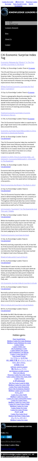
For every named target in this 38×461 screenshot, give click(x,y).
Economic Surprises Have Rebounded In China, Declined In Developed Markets (18, 131)
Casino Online (19, 345)
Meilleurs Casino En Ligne (19, 406)
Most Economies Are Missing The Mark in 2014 (18, 185)
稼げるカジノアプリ (19, 369)
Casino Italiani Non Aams (19, 350)
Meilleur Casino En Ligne (19, 397)
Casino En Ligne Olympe (19, 410)
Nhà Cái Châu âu (19, 373)
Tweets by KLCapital (8, 449)
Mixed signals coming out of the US (14, 257)
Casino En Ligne (7, 2)
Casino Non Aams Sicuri (19, 414)
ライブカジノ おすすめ (19, 358)
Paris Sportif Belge (19, 339)
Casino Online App (19, 347)
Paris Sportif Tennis (19, 356)
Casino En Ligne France (19, 400)
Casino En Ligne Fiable (19, 395)
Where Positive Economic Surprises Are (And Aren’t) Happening (17, 87)
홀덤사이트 (19, 2)
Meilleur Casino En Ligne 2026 (19, 385)
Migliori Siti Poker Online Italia (19, 416)
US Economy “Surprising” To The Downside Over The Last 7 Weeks (19, 210)
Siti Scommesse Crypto (19, 348)
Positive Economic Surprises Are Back (15, 235)
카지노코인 (19, 393)
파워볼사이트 (19, 365)
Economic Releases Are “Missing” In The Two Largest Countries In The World (17, 63)
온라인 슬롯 (19, 412)
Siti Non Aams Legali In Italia (19, 383)
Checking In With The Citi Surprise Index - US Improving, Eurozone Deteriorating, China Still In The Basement (18, 159)
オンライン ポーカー (19, 418)
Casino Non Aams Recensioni (19, 387)
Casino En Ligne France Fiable (19, 404)
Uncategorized (6, 138)
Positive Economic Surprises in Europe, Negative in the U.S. (15, 114)
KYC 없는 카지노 (19, 362)
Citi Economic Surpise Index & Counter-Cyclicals (19, 283)
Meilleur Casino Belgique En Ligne (19, 343)
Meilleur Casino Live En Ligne (19, 391)
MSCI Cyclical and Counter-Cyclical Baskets (17, 305)
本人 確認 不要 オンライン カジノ (19, 360)
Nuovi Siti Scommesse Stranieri (19, 389)
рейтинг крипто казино (19, 367)
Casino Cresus (19, 378)
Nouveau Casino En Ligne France (19, 375)
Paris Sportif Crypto (20, 4)
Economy (32, 68)
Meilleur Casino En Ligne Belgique (19, 341)
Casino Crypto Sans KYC (19, 354)
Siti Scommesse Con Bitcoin (19, 352)
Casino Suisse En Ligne (19, 408)
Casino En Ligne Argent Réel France (19, 398)
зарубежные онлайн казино (19, 371)
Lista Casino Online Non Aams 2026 (19, 377)
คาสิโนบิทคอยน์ (19, 381)
